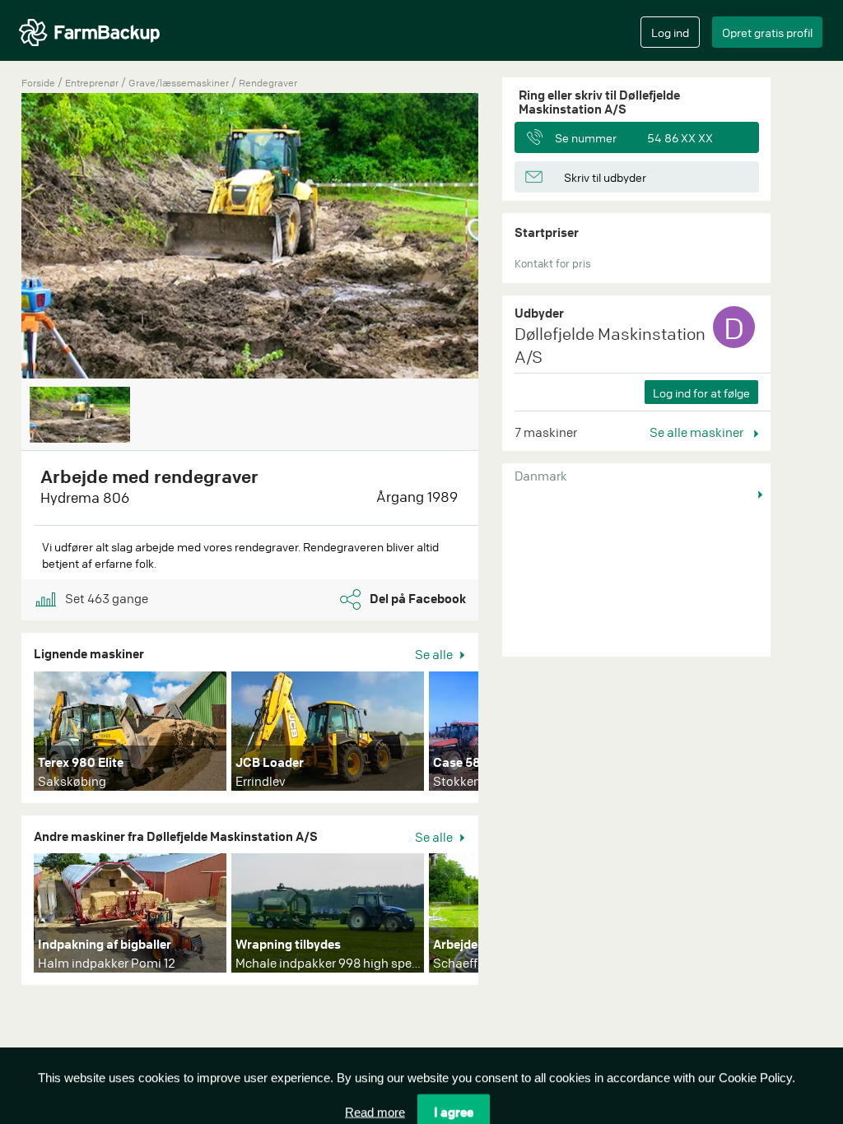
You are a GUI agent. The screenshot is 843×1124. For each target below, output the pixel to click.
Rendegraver (268, 83)
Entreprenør (93, 83)
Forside (38, 83)
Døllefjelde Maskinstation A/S (610, 345)
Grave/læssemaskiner (179, 83)
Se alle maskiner (698, 432)
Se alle (435, 654)
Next (503, 735)
